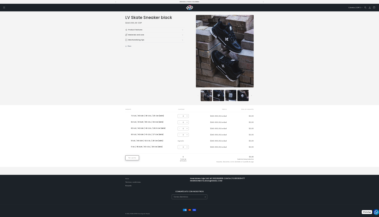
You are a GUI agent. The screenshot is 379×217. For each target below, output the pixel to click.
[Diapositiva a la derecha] (251, 95)
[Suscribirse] (205, 197)
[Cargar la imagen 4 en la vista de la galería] (243, 95)
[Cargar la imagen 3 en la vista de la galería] (230, 95)
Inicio (127, 179)
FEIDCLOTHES (134, 213)
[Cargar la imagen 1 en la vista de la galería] (206, 95)
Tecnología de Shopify (144, 213)
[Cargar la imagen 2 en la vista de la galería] (218, 95)
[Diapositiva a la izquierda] (198, 95)
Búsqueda (128, 186)
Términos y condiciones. (133, 182)
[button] (4, 7)
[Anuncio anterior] (116, 2)
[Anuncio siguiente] (263, 2)
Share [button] (129, 46)
